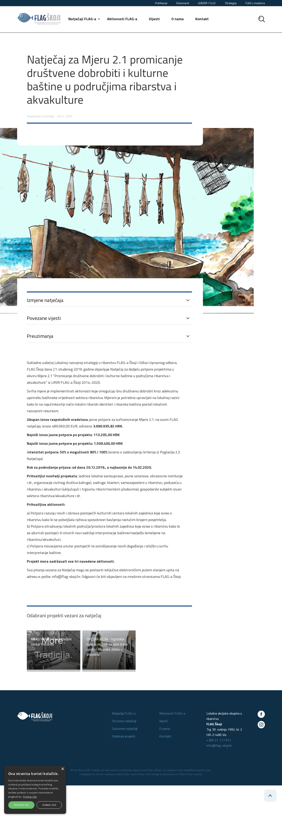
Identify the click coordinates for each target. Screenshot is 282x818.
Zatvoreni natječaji (124, 728)
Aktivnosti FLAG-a (122, 19)
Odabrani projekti (123, 736)
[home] (39, 19)
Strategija (231, 3)
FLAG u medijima (255, 3)
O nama (177, 19)
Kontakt (202, 19)
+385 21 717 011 (218, 740)
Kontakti (165, 736)
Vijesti (154, 19)
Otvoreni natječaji (124, 720)
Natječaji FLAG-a (123, 713)
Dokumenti (182, 3)
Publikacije (161, 3)
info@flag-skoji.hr (219, 745)
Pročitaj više (30, 796)
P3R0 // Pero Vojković (190, 774)
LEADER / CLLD (207, 3)
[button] (84, 19)
